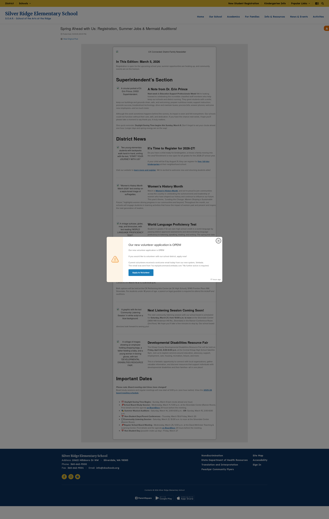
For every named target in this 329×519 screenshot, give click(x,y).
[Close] (218, 240)
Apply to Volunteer (141, 272)
